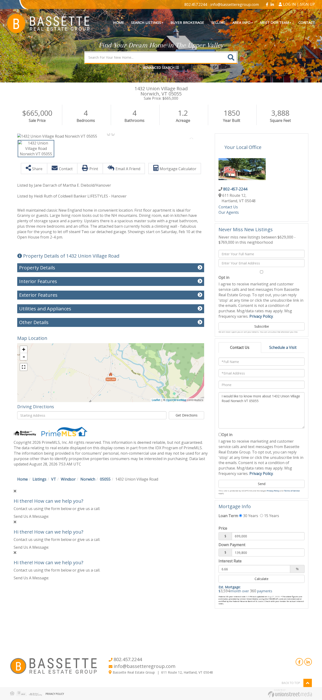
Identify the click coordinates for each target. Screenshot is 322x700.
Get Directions (187, 415)
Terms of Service (292, 490)
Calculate (261, 578)
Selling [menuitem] (218, 22)
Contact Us (228, 207)
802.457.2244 (195, 4)
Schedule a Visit (283, 347)
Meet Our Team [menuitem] (274, 22)
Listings (39, 479)
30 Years (250, 515)
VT (53, 479)
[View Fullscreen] (23, 367)
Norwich (87, 479)
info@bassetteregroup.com (234, 4)
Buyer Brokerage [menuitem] (187, 22)
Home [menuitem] (118, 22)
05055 (105, 479)
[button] (231, 57)
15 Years (271, 515)
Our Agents (229, 212)
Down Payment (232, 544)
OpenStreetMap (176, 400)
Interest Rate (230, 561)
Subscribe (261, 326)
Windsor (68, 479)
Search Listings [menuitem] (146, 22)
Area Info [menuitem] (241, 22)
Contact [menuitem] (306, 22)
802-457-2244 (235, 189)
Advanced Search (158, 67)
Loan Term (228, 515)
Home (22, 479)
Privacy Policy (261, 316)
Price (223, 528)
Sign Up (307, 4)
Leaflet (156, 400)
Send (261, 484)
